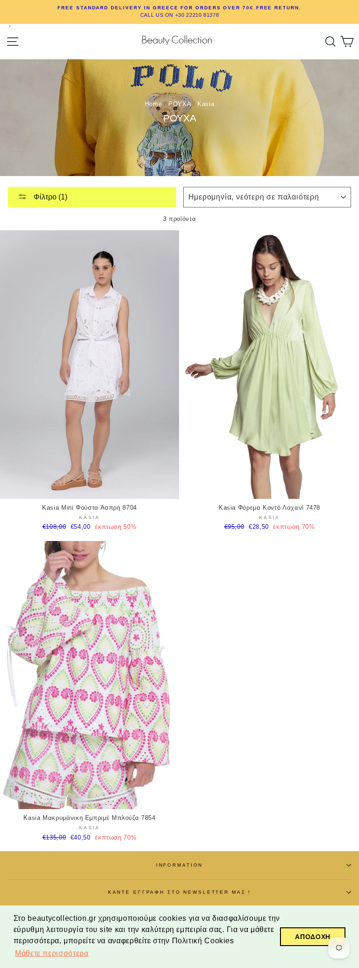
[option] (179, 12)
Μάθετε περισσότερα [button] (51, 953)
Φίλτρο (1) (49, 197)
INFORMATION (179, 865)
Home (153, 103)
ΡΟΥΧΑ (179, 103)
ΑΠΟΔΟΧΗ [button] (312, 936)
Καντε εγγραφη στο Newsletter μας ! (179, 892)
